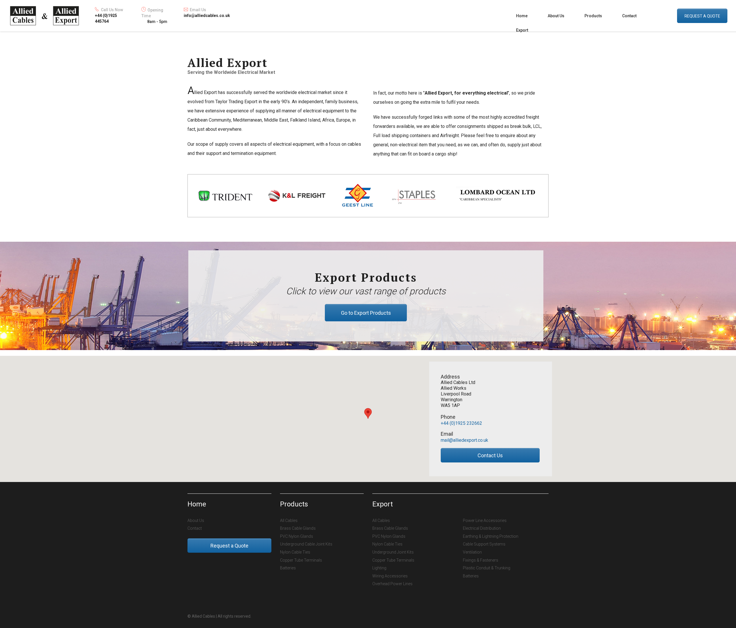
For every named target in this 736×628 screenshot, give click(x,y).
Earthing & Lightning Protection (490, 536)
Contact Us (490, 455)
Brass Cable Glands (298, 528)
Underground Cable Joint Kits (306, 544)
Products (593, 16)
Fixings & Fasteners (480, 560)
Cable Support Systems (484, 544)
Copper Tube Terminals (301, 560)
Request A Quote (702, 16)
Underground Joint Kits (393, 552)
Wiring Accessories (390, 576)
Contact (629, 16)
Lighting (379, 568)
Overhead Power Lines (392, 583)
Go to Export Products (366, 313)
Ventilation (472, 552)
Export (522, 30)
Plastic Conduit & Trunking (486, 568)
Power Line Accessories (485, 520)
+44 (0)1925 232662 (461, 423)
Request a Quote (229, 546)
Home (522, 16)
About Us (556, 16)
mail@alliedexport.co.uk (464, 440)
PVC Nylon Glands (296, 536)
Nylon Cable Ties (295, 552)
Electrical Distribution (482, 528)
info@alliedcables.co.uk (207, 15)
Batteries (288, 568)
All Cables (289, 520)
